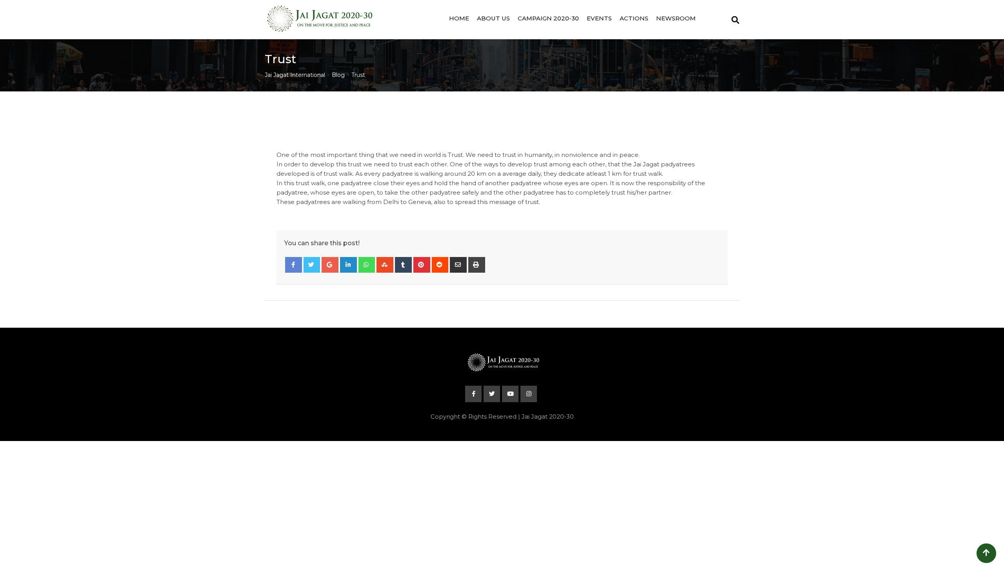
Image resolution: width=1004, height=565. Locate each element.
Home (459, 18)
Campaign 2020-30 (548, 18)
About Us (493, 18)
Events (599, 18)
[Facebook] (293, 265)
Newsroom (676, 18)
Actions (634, 18)
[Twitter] (312, 265)
